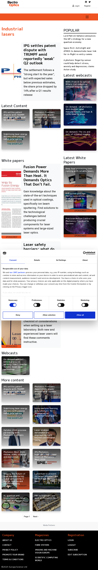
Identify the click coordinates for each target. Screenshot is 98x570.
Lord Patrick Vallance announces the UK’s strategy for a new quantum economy (80, 38)
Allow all (80, 315)
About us (7, 540)
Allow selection (49, 315)
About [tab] (85, 260)
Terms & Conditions (12, 559)
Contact (6, 545)
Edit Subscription (77, 554)
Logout (72, 545)
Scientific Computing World (46, 559)
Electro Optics (43, 540)
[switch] (37, 305)
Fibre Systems (42, 545)
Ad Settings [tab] (61, 260)
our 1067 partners (17, 272)
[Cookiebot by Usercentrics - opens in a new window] (84, 253)
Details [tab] (37, 260)
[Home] (27, 4)
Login (71, 540)
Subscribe (73, 549)
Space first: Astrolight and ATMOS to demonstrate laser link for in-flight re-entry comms (80, 51)
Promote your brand (13, 554)
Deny (18, 315)
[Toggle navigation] (87, 16)
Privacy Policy (10, 549)
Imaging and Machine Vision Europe (46, 551)
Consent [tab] (13, 260)
